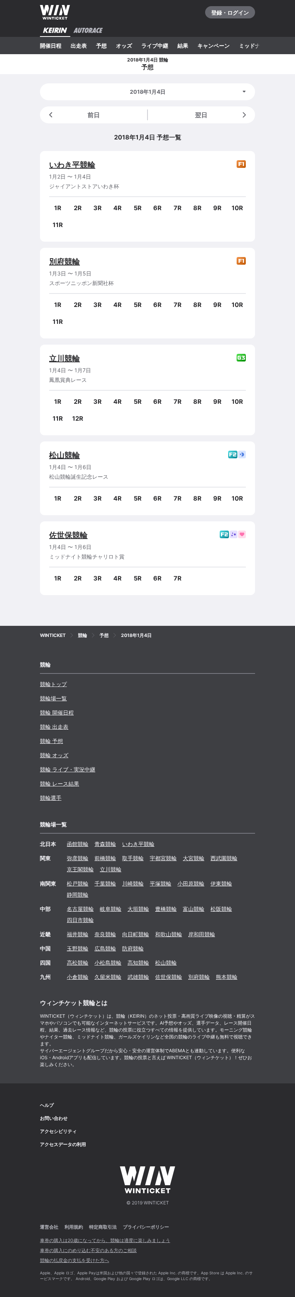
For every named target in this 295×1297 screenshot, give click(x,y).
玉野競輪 (77, 948)
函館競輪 (77, 844)
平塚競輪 (160, 883)
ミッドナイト (255, 45)
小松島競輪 (107, 962)
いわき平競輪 (72, 164)
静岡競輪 (77, 894)
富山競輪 (193, 909)
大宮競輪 (193, 858)
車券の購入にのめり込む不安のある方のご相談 (88, 1250)
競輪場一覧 (53, 698)
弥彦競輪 (77, 858)
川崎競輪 (133, 883)
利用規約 (74, 1227)
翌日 (201, 115)
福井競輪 (77, 934)
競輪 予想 (51, 741)
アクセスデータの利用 (63, 1144)
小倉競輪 (77, 977)
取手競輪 (133, 858)
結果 (182, 45)
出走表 (79, 45)
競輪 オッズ (54, 755)
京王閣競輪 (80, 869)
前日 (94, 115)
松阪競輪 (221, 909)
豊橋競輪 (166, 909)
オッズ (124, 45)
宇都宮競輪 (163, 858)
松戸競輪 (77, 883)
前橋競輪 (105, 858)
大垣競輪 (138, 909)
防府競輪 (133, 948)
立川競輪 (64, 358)
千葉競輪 (105, 883)
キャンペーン (213, 45)
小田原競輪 (190, 883)
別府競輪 (64, 261)
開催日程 (50, 45)
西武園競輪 (223, 858)
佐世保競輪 (68, 535)
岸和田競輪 (201, 934)
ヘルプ (47, 1105)
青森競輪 (105, 844)
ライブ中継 (154, 45)
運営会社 (49, 1227)
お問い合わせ (54, 1118)
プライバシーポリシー (146, 1227)
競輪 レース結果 (59, 783)
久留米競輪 (107, 977)
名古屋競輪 (80, 909)
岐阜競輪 (110, 909)
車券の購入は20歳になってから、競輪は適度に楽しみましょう (105, 1240)
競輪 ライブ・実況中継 (67, 769)
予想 (101, 45)
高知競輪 (138, 962)
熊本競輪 (226, 977)
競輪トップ (53, 684)
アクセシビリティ (58, 1131)
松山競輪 (64, 455)
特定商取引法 (103, 1227)
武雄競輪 (138, 977)
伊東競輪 (221, 883)
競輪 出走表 (54, 726)
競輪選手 (50, 797)
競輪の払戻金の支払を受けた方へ (74, 1260)
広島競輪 (105, 948)
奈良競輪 (105, 934)
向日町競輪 (135, 934)
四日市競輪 (80, 920)
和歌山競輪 (168, 934)
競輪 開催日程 (57, 712)
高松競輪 (77, 962)
